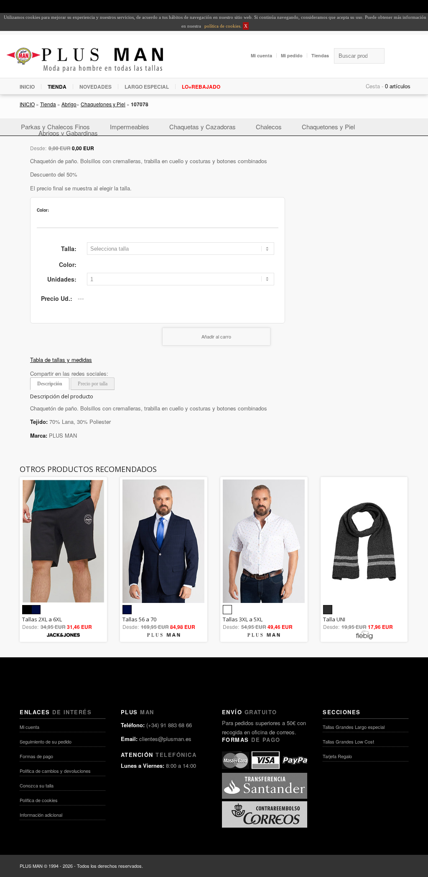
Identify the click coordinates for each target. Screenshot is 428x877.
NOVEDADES (95, 86)
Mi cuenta (261, 55)
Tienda (48, 104)
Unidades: (61, 279)
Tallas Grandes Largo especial (354, 726)
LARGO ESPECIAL (147, 86)
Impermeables (129, 126)
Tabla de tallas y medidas (61, 360)
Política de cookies (39, 800)
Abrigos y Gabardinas (68, 133)
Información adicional (41, 814)
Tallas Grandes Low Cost (348, 741)
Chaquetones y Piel (103, 104)
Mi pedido (292, 55)
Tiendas (320, 55)
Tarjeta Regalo (337, 756)
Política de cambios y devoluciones (55, 770)
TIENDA (57, 86)
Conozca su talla (37, 785)
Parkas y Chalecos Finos (55, 126)
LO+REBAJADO (201, 86)
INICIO (27, 86)
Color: (67, 264)
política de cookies (221, 25)
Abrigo (68, 104)
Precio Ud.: (56, 298)
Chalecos (269, 126)
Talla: (68, 248)
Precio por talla (92, 384)
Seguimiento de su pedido (45, 741)
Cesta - (374, 86)
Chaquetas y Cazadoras (202, 126)
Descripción (49, 384)
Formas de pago (36, 756)
